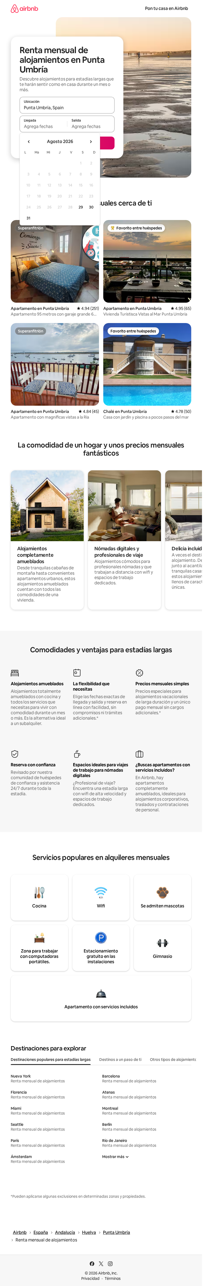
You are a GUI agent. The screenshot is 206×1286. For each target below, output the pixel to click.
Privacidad (90, 1278)
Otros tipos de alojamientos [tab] (174, 1059)
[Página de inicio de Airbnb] (24, 8)
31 (28, 218)
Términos (113, 1278)
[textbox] (43, 126)
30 (91, 207)
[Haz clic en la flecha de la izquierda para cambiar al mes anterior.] (29, 141)
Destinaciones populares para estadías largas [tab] (51, 1059)
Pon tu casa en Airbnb (166, 8)
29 (81, 207)
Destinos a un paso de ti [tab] (120, 1059)
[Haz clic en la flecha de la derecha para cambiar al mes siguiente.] (90, 141)
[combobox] (67, 107)
